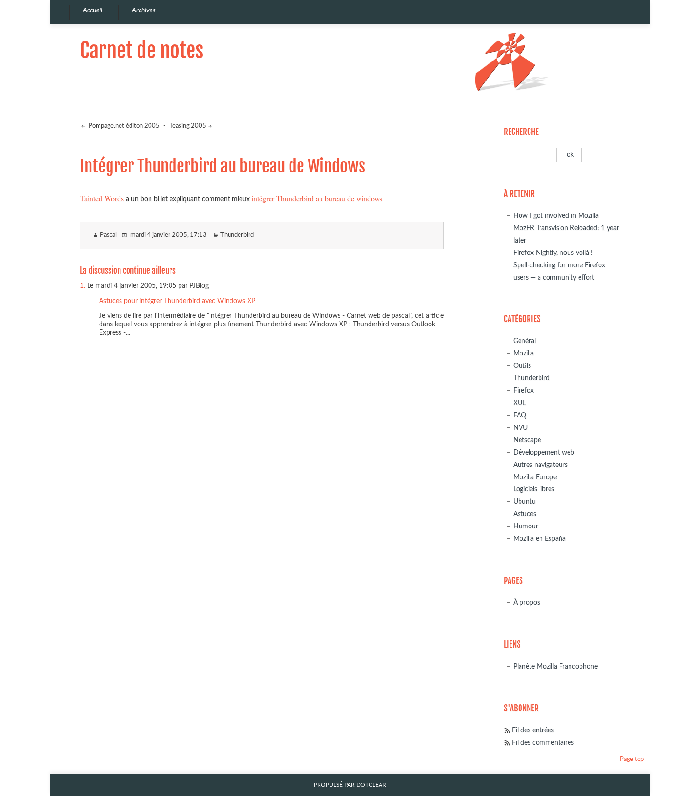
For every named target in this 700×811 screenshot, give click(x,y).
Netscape (527, 440)
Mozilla (523, 353)
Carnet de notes (141, 50)
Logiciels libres (533, 489)
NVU (520, 427)
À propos (526, 602)
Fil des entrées (533, 730)
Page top (632, 759)
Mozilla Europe (535, 477)
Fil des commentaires (543, 742)
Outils (522, 365)
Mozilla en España (539, 538)
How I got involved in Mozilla (556, 215)
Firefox (523, 390)
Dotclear (371, 785)
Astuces (524, 513)
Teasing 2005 (188, 126)
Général (524, 341)
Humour (525, 526)
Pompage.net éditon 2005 (123, 126)
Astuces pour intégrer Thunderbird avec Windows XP (177, 300)
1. (82, 285)
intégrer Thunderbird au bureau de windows (316, 198)
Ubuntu (524, 501)
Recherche (521, 132)
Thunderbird (237, 235)
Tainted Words (102, 198)
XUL (519, 402)
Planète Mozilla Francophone (555, 666)
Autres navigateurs (540, 464)
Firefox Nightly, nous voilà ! (553, 252)
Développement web (543, 452)
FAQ (519, 415)
